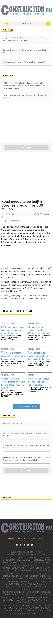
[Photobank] (17, 545)
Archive (32, 539)
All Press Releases (26, 471)
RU (30, 23)
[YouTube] (21, 545)
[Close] (48, 24)
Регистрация (31, 406)
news (46, 214)
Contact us (42, 539)
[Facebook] (32, 545)
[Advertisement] (16, 123)
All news (26, 147)
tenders (37, 214)
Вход (21, 406)
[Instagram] (25, 545)
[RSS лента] (28, 545)
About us (11, 539)
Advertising (22, 539)
